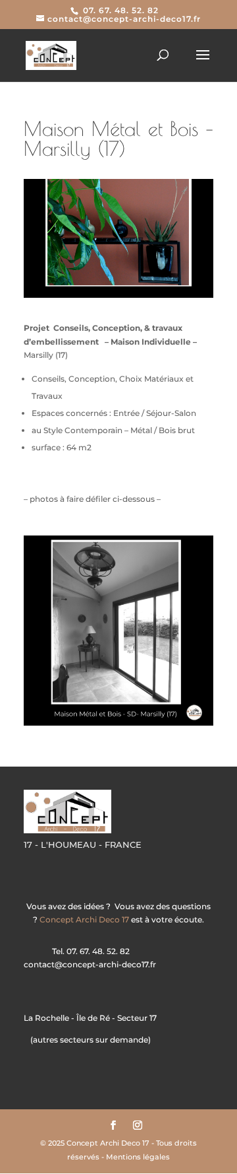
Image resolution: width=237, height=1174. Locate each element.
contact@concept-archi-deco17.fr (90, 964)
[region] (118, 630)
